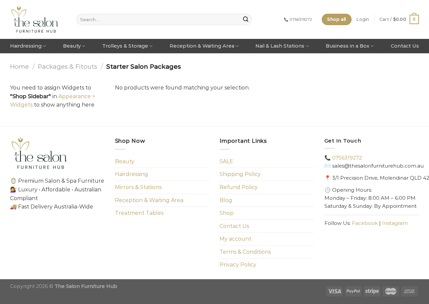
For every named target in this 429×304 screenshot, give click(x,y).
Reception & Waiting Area (202, 46)
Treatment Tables (139, 213)
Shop (227, 213)
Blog (226, 200)
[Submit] (245, 19)
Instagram (395, 223)
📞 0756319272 (298, 19)
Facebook (365, 223)
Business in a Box (347, 46)
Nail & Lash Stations (279, 46)
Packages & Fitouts (67, 66)
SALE (226, 161)
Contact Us (405, 46)
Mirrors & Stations (138, 187)
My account (235, 239)
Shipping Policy (240, 174)
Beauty (72, 46)
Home (19, 66)
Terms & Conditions (245, 252)
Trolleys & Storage (125, 46)
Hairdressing (26, 46)
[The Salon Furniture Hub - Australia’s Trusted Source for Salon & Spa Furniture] (35, 19)
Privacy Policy (238, 264)
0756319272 (347, 158)
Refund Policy (239, 187)
